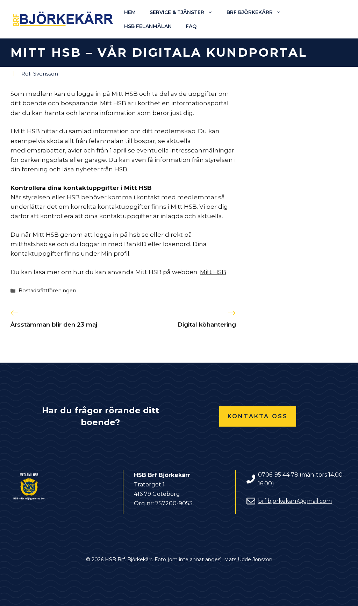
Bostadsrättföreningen (47, 290)
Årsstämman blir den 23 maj (53, 324)
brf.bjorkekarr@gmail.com (295, 501)
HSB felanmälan (148, 26)
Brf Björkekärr (250, 12)
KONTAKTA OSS (258, 416)
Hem (130, 12)
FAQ (191, 26)
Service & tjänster (177, 12)
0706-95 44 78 (278, 474)
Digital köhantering (206, 324)
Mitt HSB (213, 272)
